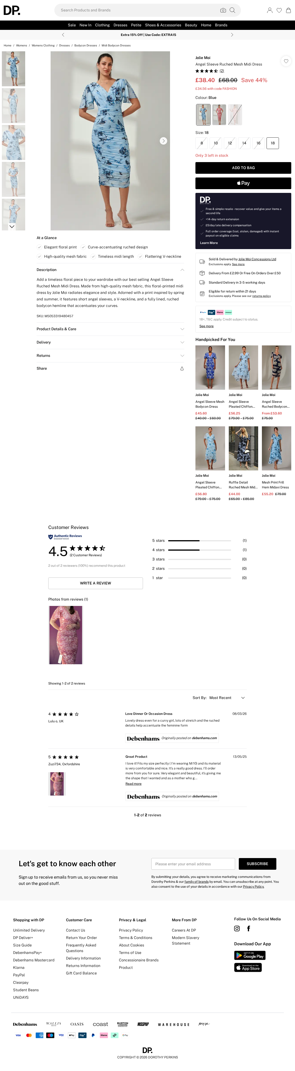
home (7, 45)
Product (126, 967)
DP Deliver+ (23, 937)
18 (273, 143)
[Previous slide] (63, 34)
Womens (21, 45)
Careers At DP (184, 930)
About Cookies (131, 945)
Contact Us (75, 930)
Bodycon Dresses (85, 45)
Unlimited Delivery (29, 930)
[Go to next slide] (163, 141)
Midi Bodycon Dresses (116, 45)
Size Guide (22, 945)
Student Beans (26, 990)
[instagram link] (237, 928)
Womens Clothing (43, 45)
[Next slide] (232, 34)
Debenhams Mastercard (34, 960)
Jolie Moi (202, 58)
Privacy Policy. (253, 886)
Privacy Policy (131, 930)
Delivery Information (83, 958)
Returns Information (83, 965)
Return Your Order (81, 937)
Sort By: (200, 697)
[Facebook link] (248, 928)
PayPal (19, 975)
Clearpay (20, 982)
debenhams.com (204, 738)
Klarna (18, 967)
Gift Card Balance (81, 973)
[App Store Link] (250, 961)
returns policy (261, 296)
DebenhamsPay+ (27, 952)
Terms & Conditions (135, 937)
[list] (110, 140)
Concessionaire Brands (139, 960)
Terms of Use (130, 952)
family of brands (196, 881)
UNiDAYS (21, 997)
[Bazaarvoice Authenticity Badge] (65, 537)
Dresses (64, 45)
